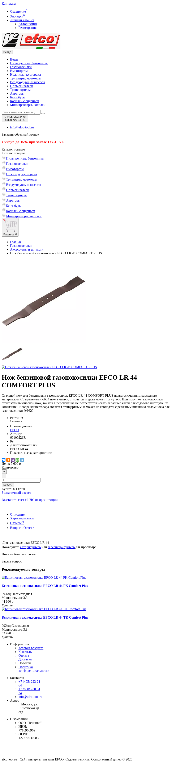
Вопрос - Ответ (22, 527)
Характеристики (22, 518)
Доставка (25, 659)
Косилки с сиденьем (24, 101)
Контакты (9, 3)
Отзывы (17, 523)
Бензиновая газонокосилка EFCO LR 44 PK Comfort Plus (45, 585)
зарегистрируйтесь (61, 547)
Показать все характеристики (31, 452)
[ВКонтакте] (3, 460)
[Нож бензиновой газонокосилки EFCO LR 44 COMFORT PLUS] (44, 341)
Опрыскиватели (21, 86)
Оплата (23, 655)
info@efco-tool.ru (30, 696)
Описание (17, 514)
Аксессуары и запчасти (26, 249)
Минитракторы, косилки (28, 105)
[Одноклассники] (8, 460)
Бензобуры (17, 97)
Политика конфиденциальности (33, 668)
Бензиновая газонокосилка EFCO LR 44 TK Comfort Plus (45, 617)
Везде (14, 59)
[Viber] (13, 460)
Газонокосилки (21, 67)
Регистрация (27, 27)
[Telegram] (22, 460)
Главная (15, 242)
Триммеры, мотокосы (25, 78)
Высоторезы (19, 71)
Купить (7, 484)
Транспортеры (20, 89)
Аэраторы (17, 93)
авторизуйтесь (30, 547)
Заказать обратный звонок (20, 134)
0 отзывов (16, 421)
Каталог (13, 153)
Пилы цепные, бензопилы (29, 63)
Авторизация (27, 24)
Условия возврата (30, 648)
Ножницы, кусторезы (25, 74)
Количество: (10, 467)
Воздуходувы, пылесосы (27, 82)
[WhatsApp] (17, 460)
